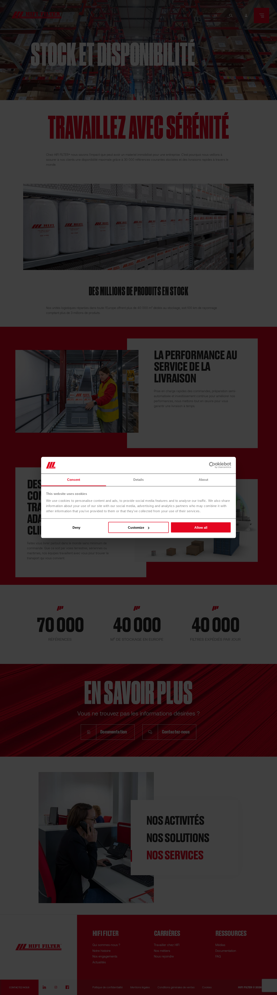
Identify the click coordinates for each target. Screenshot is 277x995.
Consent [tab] (73, 479)
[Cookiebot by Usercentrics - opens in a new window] (212, 465)
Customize (136, 527)
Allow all (200, 527)
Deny (76, 527)
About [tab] (203, 479)
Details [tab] (138, 479)
